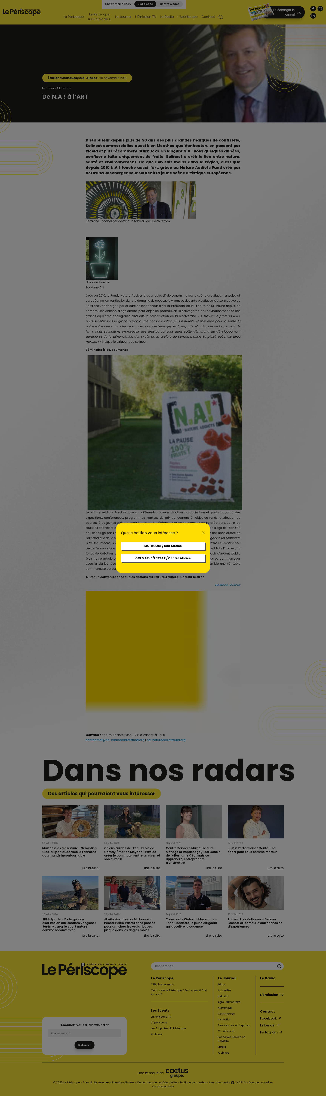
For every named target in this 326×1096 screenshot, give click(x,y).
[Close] (204, 533)
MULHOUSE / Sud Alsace (163, 546)
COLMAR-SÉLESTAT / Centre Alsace (163, 558)
